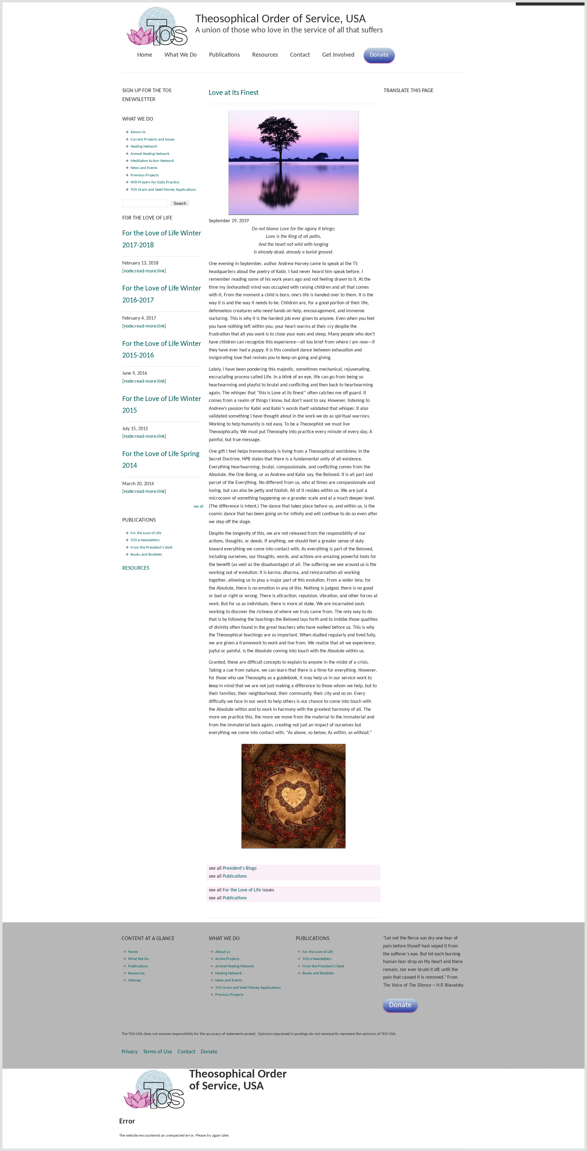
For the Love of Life (242, 890)
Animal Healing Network (150, 154)
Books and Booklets (146, 555)
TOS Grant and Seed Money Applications (163, 190)
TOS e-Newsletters (145, 540)
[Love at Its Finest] (293, 162)
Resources (265, 55)
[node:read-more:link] (144, 271)
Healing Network (144, 146)
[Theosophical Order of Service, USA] (157, 44)
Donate (379, 55)
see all (198, 506)
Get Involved (338, 55)
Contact (300, 55)
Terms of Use (157, 1052)
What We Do (177, 57)
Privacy (130, 1052)
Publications (221, 57)
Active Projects (227, 959)
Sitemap (134, 980)
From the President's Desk (151, 547)
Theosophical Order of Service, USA (280, 19)
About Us (138, 132)
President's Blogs (240, 868)
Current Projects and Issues (153, 139)
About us (222, 952)
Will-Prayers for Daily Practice (155, 182)
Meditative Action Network (152, 161)
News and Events (144, 168)
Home (144, 55)
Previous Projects (145, 175)
